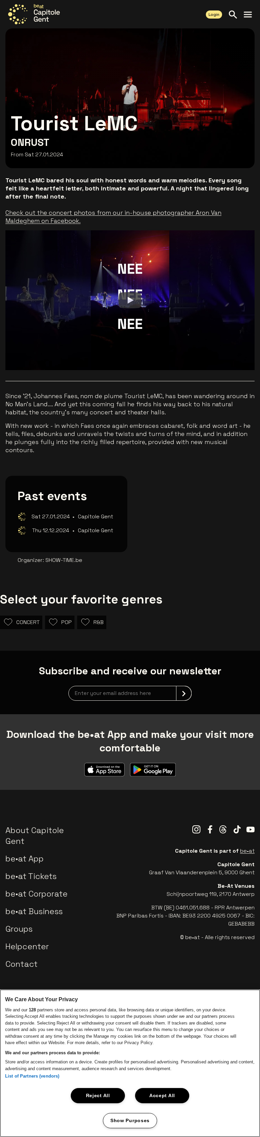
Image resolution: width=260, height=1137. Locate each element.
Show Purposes (130, 1120)
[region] (130, 1063)
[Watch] (130, 300)
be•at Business (34, 911)
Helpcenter (27, 946)
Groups (18, 929)
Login (214, 14)
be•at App (24, 858)
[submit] (184, 693)
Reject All (98, 1095)
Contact (21, 964)
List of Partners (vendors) (32, 1076)
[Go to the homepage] (34, 14)
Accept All (162, 1095)
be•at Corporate (36, 893)
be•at (247, 850)
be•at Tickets (31, 876)
